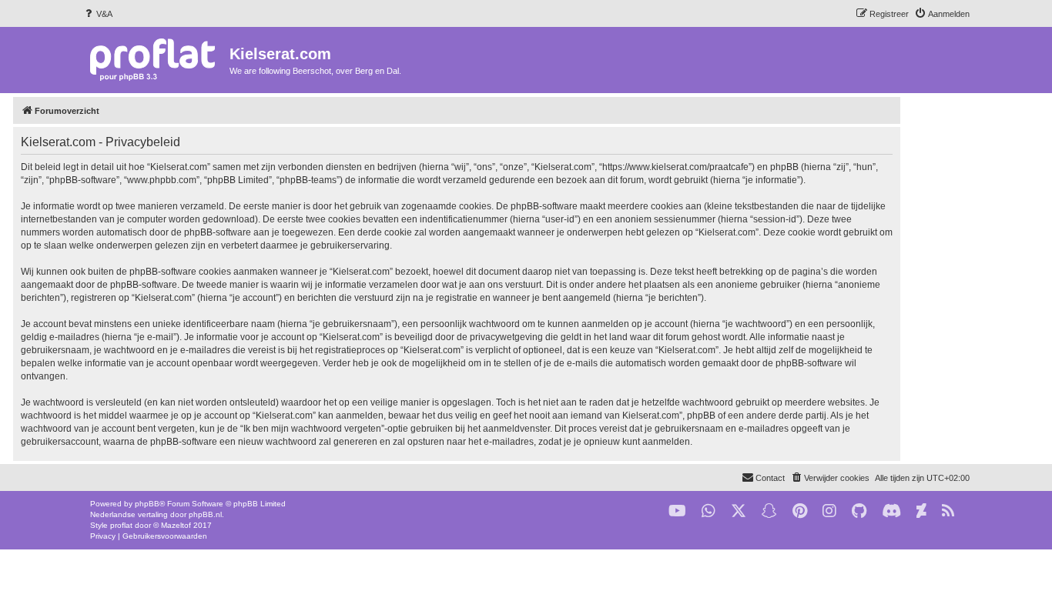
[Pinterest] (800, 511)
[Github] (859, 511)
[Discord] (891, 511)
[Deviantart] (921, 511)
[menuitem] (97, 14)
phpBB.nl (205, 514)
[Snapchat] (769, 511)
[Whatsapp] (708, 511)
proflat (121, 525)
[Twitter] (738, 511)
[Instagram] (829, 511)
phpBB (147, 503)
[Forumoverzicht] (155, 59)
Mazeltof (176, 525)
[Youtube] (677, 511)
